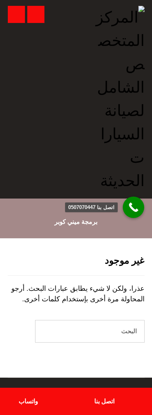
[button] (16, 14)
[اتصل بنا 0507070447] (133, 207)
